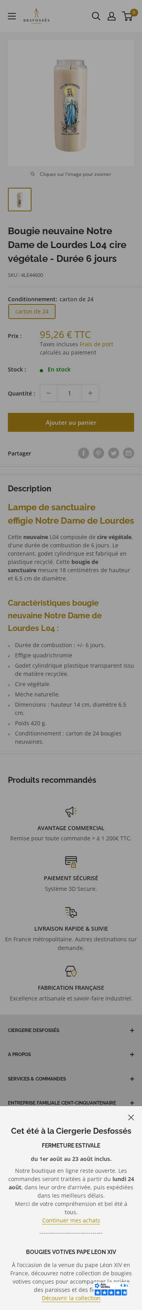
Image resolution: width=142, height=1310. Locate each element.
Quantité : (21, 393)
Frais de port (96, 344)
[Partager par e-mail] (128, 453)
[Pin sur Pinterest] (98, 453)
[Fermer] (131, 1116)
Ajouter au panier (71, 422)
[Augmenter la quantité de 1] (90, 393)
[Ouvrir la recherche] (96, 16)
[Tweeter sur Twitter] (113, 453)
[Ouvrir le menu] (12, 16)
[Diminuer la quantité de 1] (48, 393)
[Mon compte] (112, 16)
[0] (128, 16)
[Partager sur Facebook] (83, 453)
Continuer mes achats (71, 1220)
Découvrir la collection (71, 1298)
